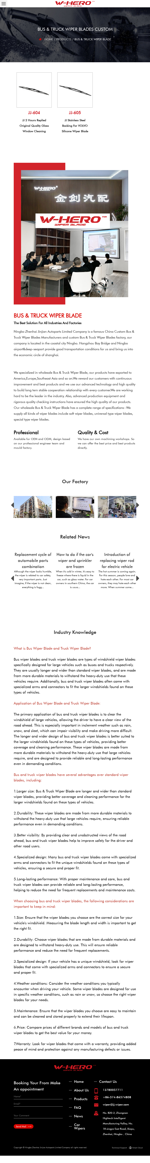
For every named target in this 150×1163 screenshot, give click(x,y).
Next (137, 505)
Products (63, 39)
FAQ (77, 1107)
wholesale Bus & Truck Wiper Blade (63, 372)
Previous (12, 505)
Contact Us (108, 1081)
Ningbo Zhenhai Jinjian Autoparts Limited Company (50, 331)
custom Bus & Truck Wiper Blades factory (97, 337)
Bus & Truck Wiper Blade (55, 791)
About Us (81, 1090)
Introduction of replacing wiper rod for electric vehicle (117, 560)
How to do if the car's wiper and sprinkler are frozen (75, 560)
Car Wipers (79, 1126)
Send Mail (21, 1126)
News (78, 1116)
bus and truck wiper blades (78, 714)
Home (48, 39)
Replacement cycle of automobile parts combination (33, 560)
